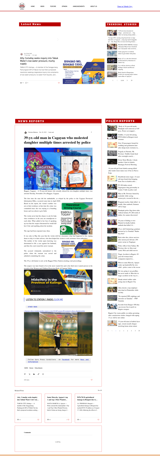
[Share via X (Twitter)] (29, 374)
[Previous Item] (22, 39)
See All (100, 390)
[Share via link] (38, 374)
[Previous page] (117, 80)
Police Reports (38, 368)
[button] (83, 71)
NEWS (26, 368)
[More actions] (91, 132)
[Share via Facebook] (25, 374)
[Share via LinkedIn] (34, 374)
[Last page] (131, 80)
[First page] (112, 80)
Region (31, 368)
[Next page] (127, 80)
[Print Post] (43, 374)
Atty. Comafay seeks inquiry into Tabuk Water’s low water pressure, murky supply (28, 398)
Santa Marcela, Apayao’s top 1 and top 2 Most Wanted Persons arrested (57, 398)
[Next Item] (58, 39)
